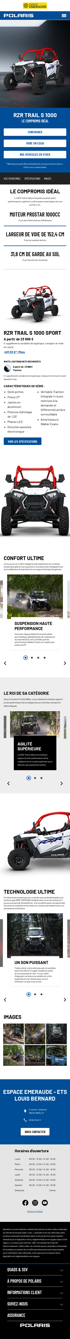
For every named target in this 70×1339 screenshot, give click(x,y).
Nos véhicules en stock (35, 154)
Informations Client (24, 1292)
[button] (5, 663)
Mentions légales (35, 1211)
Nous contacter (35, 1132)
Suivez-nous (17, 1303)
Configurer (35, 132)
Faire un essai (35, 143)
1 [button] (25, 657)
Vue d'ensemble (12, 178)
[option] (35, 613)
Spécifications (32, 178)
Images (47, 178)
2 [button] (32, 657)
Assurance (16, 1315)
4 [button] (44, 657)
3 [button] (38, 657)
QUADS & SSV (17, 1269)
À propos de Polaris (24, 1281)
